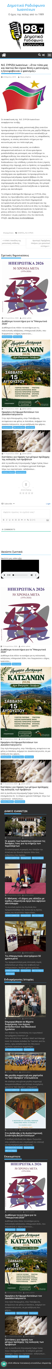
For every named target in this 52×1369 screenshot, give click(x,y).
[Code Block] (24, 519)
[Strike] (12, 519)
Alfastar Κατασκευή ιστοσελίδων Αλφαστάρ (32, 1363)
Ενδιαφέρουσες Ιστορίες (14, 1050)
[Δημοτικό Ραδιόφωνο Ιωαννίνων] (3, 55)
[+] (33, 520)
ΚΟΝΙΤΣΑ (21, 233)
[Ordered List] (15, 519)
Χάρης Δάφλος (25, 77)
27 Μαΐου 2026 (12, 1072)
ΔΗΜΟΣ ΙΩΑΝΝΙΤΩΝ (12, 858)
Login (47, 503)
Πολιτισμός (18, 337)
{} (31, 520)
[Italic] (6, 519)
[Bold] (3, 519)
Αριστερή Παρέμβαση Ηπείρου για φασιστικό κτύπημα (40, 243)
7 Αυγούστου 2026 (14, 838)
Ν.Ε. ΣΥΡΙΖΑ (29, 233)
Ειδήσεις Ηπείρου (8, 472)
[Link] (27, 519)
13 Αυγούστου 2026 (10, 318)
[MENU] (49, 55)
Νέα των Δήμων (19, 427)
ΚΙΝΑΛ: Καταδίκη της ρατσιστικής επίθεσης (11, 241)
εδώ (20, 558)
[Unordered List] (18, 519)
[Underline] (9, 519)
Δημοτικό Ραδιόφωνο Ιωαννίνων (26, 7)
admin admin (26, 318)
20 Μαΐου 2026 (12, 1130)
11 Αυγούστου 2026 (10, 454)
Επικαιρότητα (8, 233)
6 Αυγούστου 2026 (14, 895)
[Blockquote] (21, 519)
